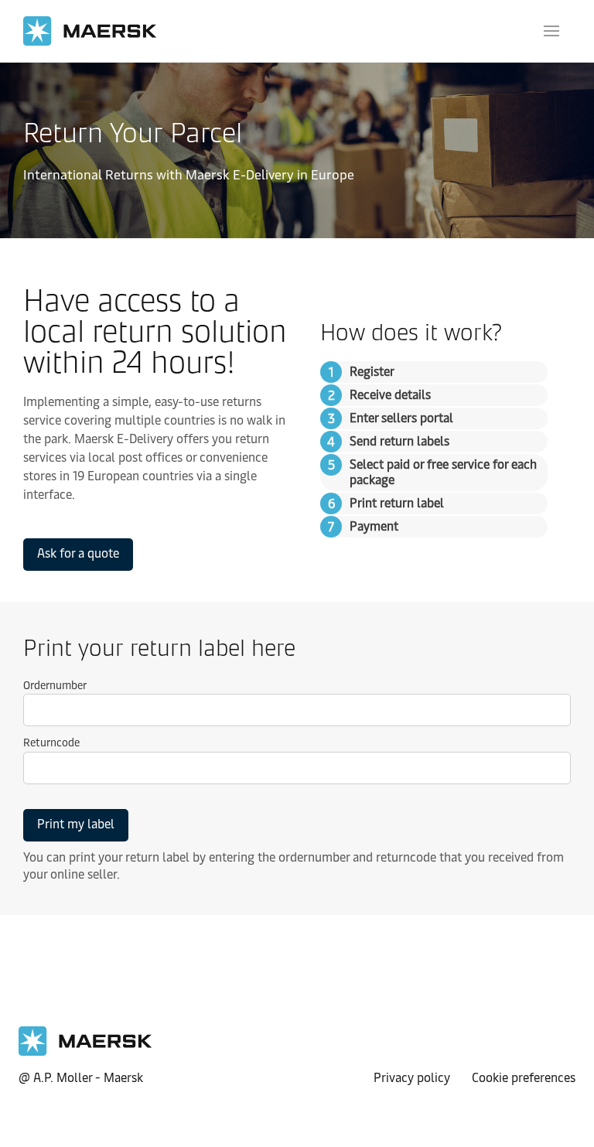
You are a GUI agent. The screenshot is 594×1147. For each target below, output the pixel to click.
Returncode (51, 742)
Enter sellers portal (401, 418)
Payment (374, 526)
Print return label (397, 503)
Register (372, 371)
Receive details (390, 394)
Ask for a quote (78, 553)
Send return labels (399, 441)
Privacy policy (412, 1076)
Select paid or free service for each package (443, 472)
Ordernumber (55, 685)
